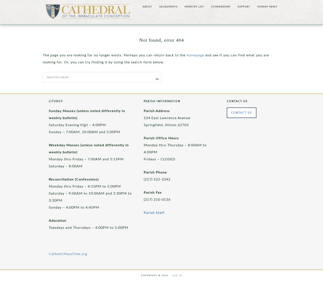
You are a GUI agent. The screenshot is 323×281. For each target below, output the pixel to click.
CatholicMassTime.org (68, 254)
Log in (177, 275)
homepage (195, 55)
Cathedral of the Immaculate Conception (88, 13)
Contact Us (241, 112)
